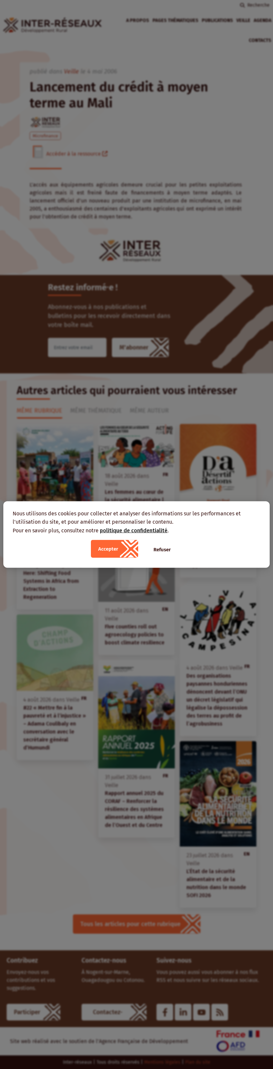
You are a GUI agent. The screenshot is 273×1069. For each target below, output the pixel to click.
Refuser (162, 550)
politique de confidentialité (133, 530)
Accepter (108, 549)
